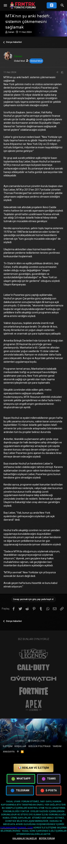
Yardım (57, 746)
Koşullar (20, 746)
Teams (49, 779)
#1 (62, 72)
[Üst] (18, 751)
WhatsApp (21, 779)
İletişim (7, 746)
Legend (19, 740)
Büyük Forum (47, 838)
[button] (5, 5)
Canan (11, 32)
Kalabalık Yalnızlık (25, 838)
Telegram (20, 790)
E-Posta (48, 790)
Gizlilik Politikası (39, 746)
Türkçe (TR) (37, 740)
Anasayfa (9, 751)
